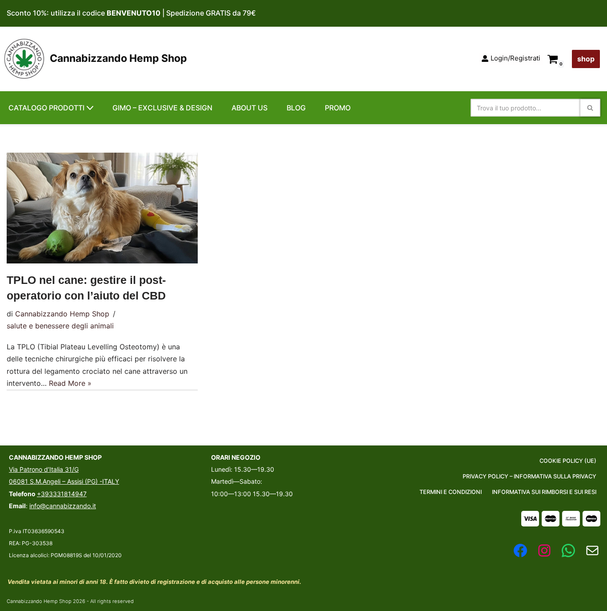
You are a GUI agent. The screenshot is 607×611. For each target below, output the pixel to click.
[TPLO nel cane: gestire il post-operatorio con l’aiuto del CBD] (102, 208)
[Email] (592, 550)
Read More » (70, 383)
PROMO (338, 107)
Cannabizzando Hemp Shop (62, 313)
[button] (90, 108)
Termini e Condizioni (450, 492)
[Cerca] (590, 108)
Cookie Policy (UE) (567, 460)
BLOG (296, 107)
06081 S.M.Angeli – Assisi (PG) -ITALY (64, 481)
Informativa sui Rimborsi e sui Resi (544, 492)
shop (586, 58)
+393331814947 (62, 494)
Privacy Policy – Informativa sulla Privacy (529, 476)
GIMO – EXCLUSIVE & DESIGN (162, 107)
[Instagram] (544, 550)
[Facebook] (520, 550)
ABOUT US (250, 107)
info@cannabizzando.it (62, 506)
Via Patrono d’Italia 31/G (44, 469)
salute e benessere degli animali (60, 325)
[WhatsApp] (568, 550)
